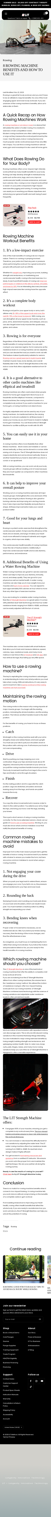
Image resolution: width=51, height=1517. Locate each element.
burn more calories (21, 586)
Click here (7, 1174)
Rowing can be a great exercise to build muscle (22, 358)
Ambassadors (33, 1345)
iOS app (40, 655)
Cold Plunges (8, 1337)
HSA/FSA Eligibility (10, 1358)
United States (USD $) (12, 1427)
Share (5, 1231)
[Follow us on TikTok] (31, 1386)
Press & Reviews (34, 1337)
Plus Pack (32, 207)
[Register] (40, 1319)
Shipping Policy (9, 1410)
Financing (7, 1367)
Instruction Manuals (10, 1394)
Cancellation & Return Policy (11, 1404)
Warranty (6, 1399)
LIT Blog (31, 1350)
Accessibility (8, 1414)
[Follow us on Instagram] (36, 1381)
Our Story (31, 1332)
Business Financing (10, 1362)
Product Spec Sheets (11, 1390)
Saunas (6, 1341)
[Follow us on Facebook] (31, 1381)
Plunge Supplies (9, 1345)
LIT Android (28, 655)
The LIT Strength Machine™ (34, 618)
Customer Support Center (10, 1384)
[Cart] (45, 14)
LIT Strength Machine (18, 600)
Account (6, 1419)
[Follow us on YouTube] (42, 1381)
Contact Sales (8, 1379)
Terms (5, 1437)
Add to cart (34, 222)
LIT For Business (34, 1341)
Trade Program (9, 1354)
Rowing (7, 60)
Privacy (12, 1437)
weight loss (17, 272)
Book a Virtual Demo (11, 1332)
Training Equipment (10, 1350)
